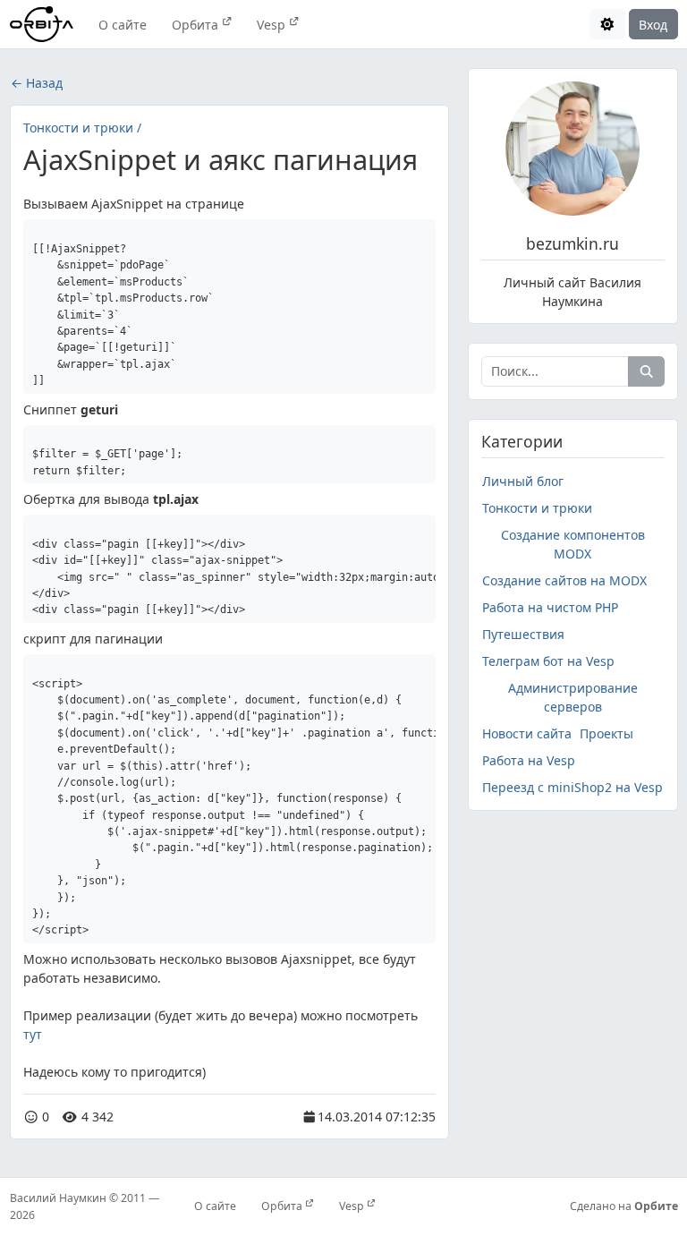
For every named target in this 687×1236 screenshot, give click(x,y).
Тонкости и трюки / (82, 127)
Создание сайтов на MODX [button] (564, 580)
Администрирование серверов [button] (573, 697)
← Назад (37, 82)
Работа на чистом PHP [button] (550, 607)
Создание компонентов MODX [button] (573, 544)
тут (32, 1034)
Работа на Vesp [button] (528, 760)
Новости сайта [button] (527, 733)
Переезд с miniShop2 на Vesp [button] (572, 787)
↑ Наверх (508, 1124)
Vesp (273, 24)
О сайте (122, 24)
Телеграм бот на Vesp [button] (548, 660)
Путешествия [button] (523, 634)
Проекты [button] (606, 733)
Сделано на (624, 1206)
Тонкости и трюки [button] (537, 507)
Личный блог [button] (523, 481)
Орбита (197, 24)
